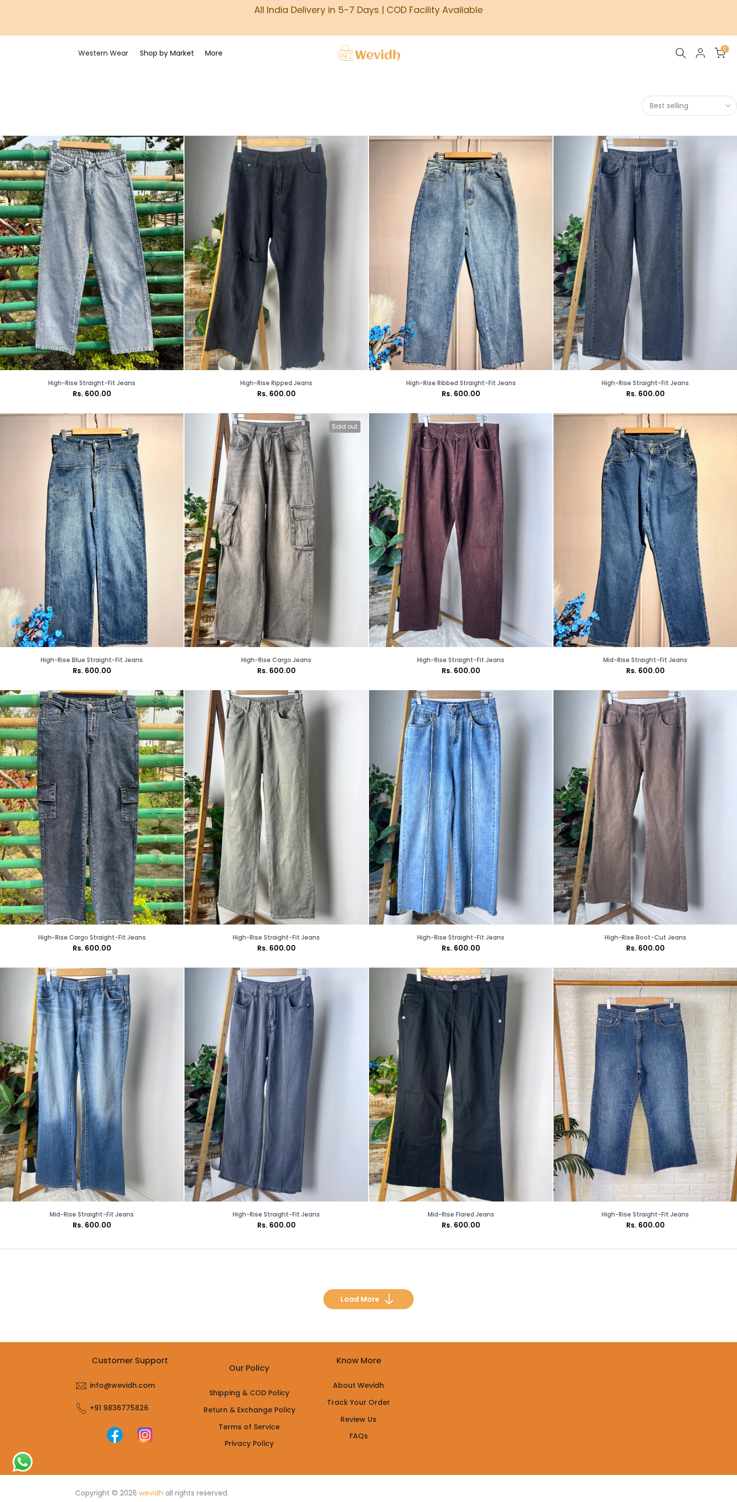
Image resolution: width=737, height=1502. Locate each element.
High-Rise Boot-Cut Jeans (645, 937)
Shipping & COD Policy (249, 1393)
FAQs (358, 1436)
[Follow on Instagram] (145, 1435)
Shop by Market (167, 53)
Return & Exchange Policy (249, 1410)
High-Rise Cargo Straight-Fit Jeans (92, 937)
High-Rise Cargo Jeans (276, 660)
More (214, 53)
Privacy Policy (249, 1443)
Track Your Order (358, 1402)
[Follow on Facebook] (115, 1435)
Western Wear (103, 53)
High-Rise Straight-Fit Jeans (91, 383)
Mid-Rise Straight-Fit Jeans (645, 660)
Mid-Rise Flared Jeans (461, 1214)
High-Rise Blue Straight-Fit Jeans (92, 660)
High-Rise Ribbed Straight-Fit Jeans (461, 383)
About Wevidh (358, 1385)
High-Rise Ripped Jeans (276, 383)
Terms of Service (249, 1427)
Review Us (358, 1419)
